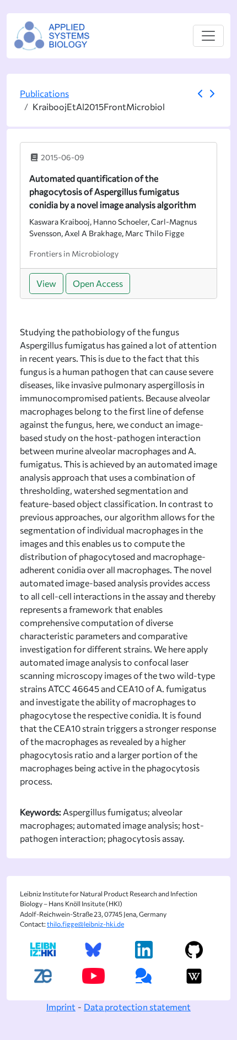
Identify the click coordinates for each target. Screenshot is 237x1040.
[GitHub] (194, 950)
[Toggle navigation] (208, 36)
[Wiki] (194, 976)
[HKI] (43, 950)
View (46, 283)
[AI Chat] (144, 976)
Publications (44, 93)
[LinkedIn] (144, 950)
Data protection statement (137, 1006)
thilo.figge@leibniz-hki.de (85, 924)
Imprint (61, 1006)
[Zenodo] (43, 976)
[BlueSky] (93, 950)
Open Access (98, 283)
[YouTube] (93, 976)
